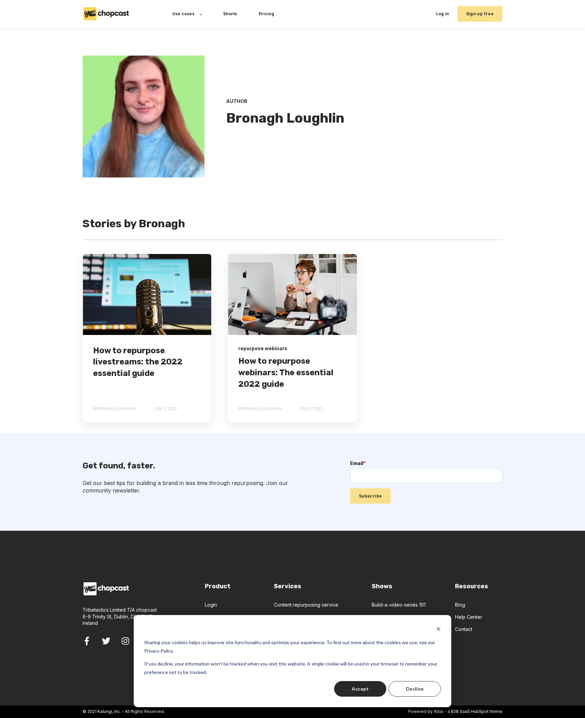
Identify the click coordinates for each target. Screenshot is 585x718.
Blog (460, 605)
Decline (415, 689)
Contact (463, 629)
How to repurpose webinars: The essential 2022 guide (285, 372)
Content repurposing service (306, 605)
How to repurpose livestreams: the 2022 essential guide (137, 362)
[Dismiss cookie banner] (438, 630)
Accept (360, 689)
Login (211, 605)
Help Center (468, 617)
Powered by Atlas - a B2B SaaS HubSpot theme (455, 711)
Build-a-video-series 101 (399, 605)
